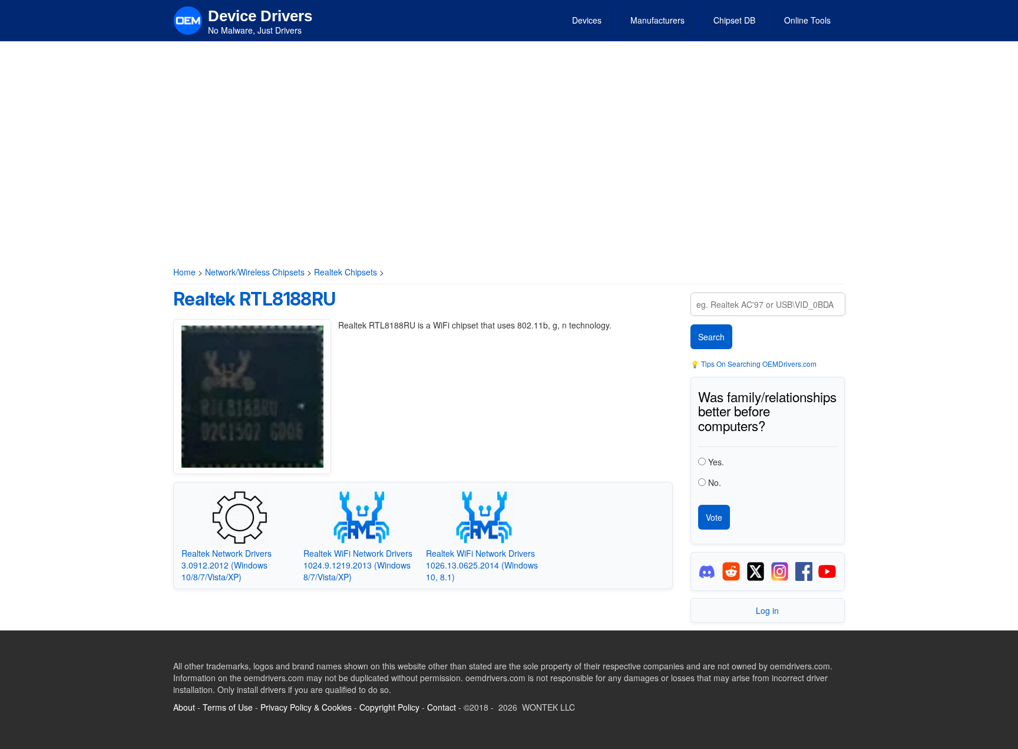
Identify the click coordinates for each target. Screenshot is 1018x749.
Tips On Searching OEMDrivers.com (758, 364)
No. (714, 482)
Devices (586, 20)
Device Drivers (260, 16)
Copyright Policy (389, 707)
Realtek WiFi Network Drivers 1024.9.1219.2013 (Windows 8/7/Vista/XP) (357, 565)
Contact (441, 707)
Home (184, 272)
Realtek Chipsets (345, 272)
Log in (767, 610)
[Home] (188, 19)
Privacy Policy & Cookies (306, 707)
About (184, 707)
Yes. (716, 462)
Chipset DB (734, 20)
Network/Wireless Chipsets (255, 272)
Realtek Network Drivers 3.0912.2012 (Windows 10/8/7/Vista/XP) (226, 565)
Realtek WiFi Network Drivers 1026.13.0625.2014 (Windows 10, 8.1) (482, 565)
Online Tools (807, 20)
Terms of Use (228, 707)
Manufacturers (657, 20)
